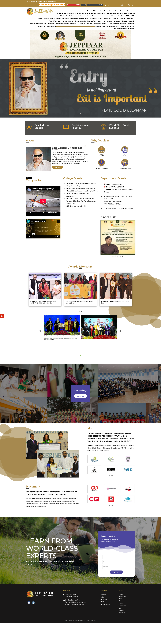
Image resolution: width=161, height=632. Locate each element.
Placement (122, 623)
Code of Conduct (105, 621)
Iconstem (65, 18)
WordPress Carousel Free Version (62, 315)
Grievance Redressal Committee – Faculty (92, 23)
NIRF (127, 16)
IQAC (52, 18)
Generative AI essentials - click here (115, 207)
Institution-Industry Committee (66, 23)
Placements (104, 16)
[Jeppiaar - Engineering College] (40, 11)
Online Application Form (122, 613)
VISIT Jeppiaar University (122, 627)
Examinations (70, 16)
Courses (121, 618)
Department (111, 13)
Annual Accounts (54, 21)
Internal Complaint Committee (124, 28)
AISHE (40, 18)
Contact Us (39, 1)
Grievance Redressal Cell (95, 5)
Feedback (73, 18)
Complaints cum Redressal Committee (121, 23)
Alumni (84, 5)
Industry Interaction (83, 16)
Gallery (33, 1)
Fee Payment (83, 18)
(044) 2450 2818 (71, 612)
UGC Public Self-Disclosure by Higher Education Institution (75, 13)
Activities (131, 13)
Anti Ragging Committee (112, 21)
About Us (102, 11)
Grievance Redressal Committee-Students (105, 26)
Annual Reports (68, 21)
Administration (112, 11)
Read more (57, 165)
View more (80, 413)
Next (86, 146)
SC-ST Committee (83, 26)
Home (28, 1)
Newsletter (130, 18)
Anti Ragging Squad (68, 26)
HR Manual (107, 18)
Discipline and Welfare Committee (48, 26)
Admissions (101, 13)
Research (95, 16)
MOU (62, 16)
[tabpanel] (57, 160)
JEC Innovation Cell (117, 16)
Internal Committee (127, 26)
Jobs (99, 21)
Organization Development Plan (85, 21)
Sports (121, 620)
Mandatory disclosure (127, 11)
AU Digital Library (96, 18)
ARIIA (58, 18)
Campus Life (121, 13)
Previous (83, 146)
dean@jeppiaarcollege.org (126, 5)
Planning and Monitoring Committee (42, 23)
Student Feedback (128, 21)
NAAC (46, 18)
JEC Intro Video (92, 11)
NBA (132, 16)
